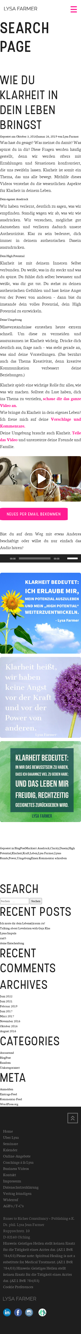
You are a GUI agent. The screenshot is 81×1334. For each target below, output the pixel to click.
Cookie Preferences (18, 1286)
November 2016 (10, 1021)
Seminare (10, 1143)
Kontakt (9, 1174)
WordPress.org (9, 1104)
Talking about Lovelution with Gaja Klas (25, 928)
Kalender (10, 1150)
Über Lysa (11, 1137)
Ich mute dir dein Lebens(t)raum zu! (22, 923)
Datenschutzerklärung (21, 1187)
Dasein (64, 848)
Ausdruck (43, 848)
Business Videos (16, 1168)
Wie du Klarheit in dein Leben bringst (29, 102)
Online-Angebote (17, 1156)
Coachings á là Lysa (18, 1162)
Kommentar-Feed (11, 1099)
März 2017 (7, 1016)
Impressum (12, 1181)
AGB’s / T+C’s (13, 1206)
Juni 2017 (6, 1011)
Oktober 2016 (9, 1026)
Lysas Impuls (8, 933)
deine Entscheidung (12, 943)
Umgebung (24, 858)
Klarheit (17, 853)
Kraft (26, 853)
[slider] (73, 558)
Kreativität (42, 361)
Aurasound (7, 1053)
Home (8, 1131)
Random (5, 1063)
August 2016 (8, 1031)
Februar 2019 (8, 1006)
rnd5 (3, 938)
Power (12, 858)
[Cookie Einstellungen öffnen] (7, 1329)
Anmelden (6, 1089)
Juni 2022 (6, 996)
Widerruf (10, 1199)
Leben (33, 853)
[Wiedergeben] (5, 558)
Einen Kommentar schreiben (49, 858)
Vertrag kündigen (17, 1193)
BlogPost (20, 848)
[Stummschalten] (64, 558)
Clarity (54, 848)
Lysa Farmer (71, 136)
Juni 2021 (6, 1001)
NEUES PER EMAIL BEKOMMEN (34, 514)
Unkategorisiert (10, 1068)
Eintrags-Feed (8, 1094)
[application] (40, 558)
